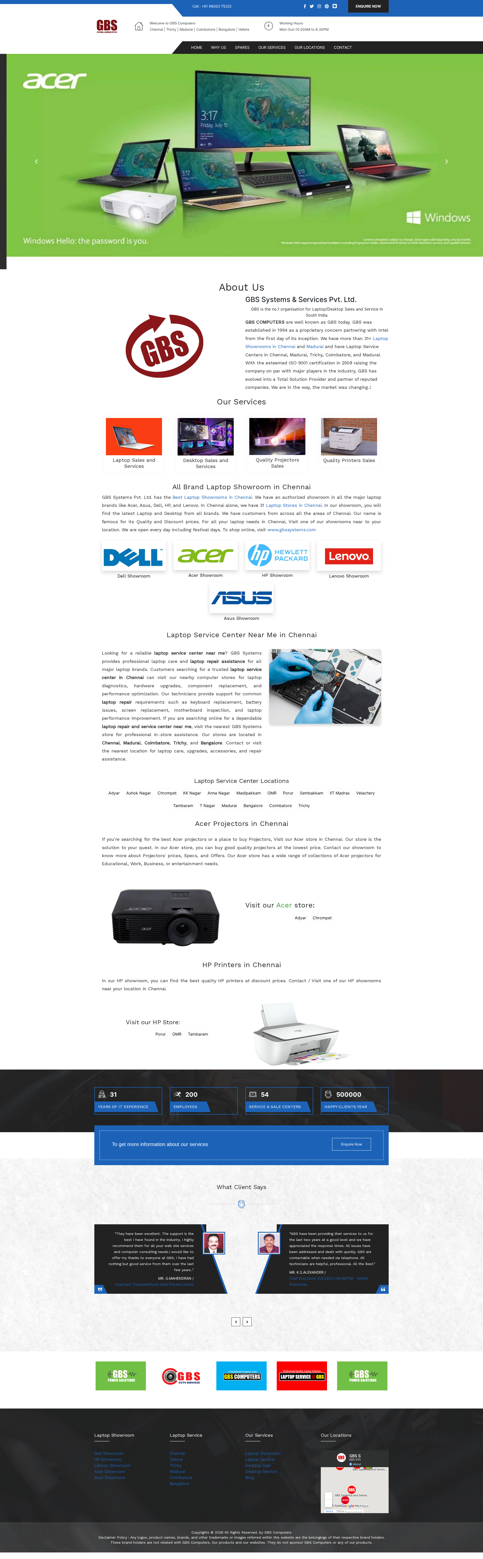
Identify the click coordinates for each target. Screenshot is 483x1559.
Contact (343, 47)
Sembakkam (311, 795)
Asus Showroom (109, 1479)
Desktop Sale (258, 1467)
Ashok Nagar (138, 795)
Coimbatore (280, 807)
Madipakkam (248, 795)
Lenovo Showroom (112, 1467)
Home (196, 47)
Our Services (272, 47)
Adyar (114, 795)
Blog (249, 1479)
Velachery (365, 795)
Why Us (218, 47)
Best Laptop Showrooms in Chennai (212, 499)
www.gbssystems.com (291, 532)
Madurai (315, 349)
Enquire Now (368, 6)
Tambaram (183, 807)
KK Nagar (192, 795)
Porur (288, 795)
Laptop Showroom (263, 1455)
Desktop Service (261, 1473)
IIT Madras (340, 795)
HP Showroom (108, 1461)
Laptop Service (259, 1461)
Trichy (304, 807)
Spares (242, 47)
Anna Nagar (219, 795)
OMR (271, 795)
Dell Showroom (109, 1455)
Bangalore (253, 807)
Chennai (177, 1455)
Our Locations (310, 47)
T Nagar (207, 807)
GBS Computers (278, 1535)
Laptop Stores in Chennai (294, 507)
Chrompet (167, 795)
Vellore (176, 1461)
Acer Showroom (109, 1473)
